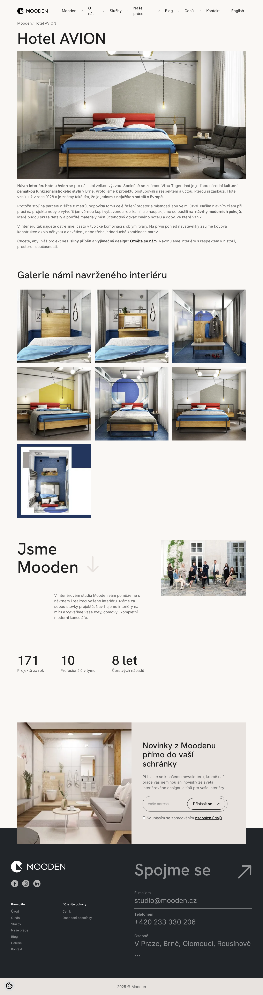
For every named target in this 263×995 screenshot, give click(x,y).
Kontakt (16, 949)
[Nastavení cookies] (9, 985)
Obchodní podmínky (77, 918)
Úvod (15, 911)
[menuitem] (238, 10)
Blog (14, 937)
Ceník (66, 911)
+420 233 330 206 (165, 922)
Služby (16, 924)
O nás (15, 918)
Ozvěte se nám (143, 241)
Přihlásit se (202, 804)
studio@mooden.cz (165, 900)
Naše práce (19, 930)
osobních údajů (208, 818)
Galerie (16, 943)
